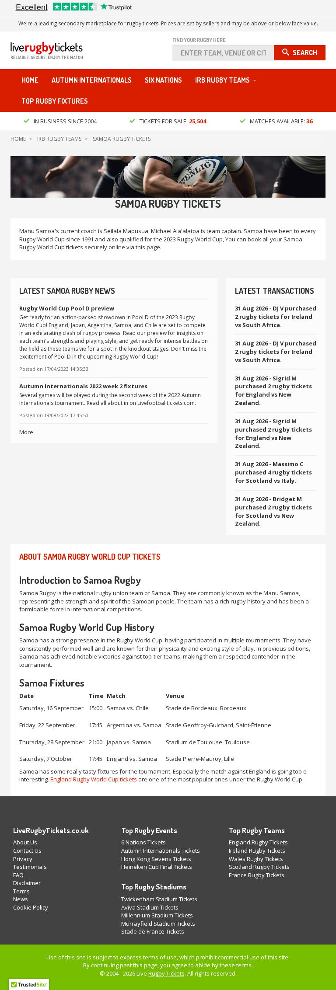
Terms (21, 891)
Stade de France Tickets (152, 931)
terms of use (160, 957)
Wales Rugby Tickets (256, 859)
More (26, 432)
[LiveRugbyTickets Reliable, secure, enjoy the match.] (46, 53)
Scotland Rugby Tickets (259, 867)
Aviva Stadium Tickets (149, 907)
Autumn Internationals (92, 80)
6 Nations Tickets (143, 842)
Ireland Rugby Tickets (257, 850)
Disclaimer (27, 883)
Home (29, 80)
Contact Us (27, 850)
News (20, 899)
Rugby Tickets (166, 973)
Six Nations (163, 80)
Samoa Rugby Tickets (121, 139)
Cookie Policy (30, 907)
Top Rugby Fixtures (54, 101)
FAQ (18, 875)
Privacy (22, 859)
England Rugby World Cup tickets (93, 779)
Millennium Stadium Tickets (157, 915)
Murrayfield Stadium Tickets (158, 923)
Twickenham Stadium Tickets (159, 899)
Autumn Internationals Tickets (160, 850)
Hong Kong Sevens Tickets (156, 859)
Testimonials (30, 867)
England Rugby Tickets (258, 842)
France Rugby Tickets (256, 875)
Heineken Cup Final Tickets (156, 867)
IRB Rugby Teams (222, 80)
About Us (25, 842)
